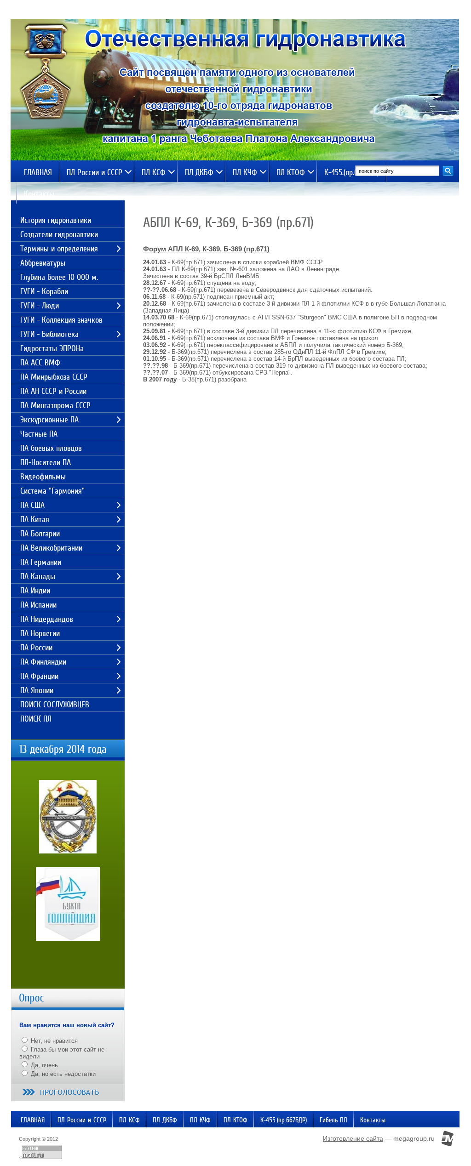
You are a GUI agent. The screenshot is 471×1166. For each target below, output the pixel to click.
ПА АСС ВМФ (40, 362)
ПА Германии (40, 562)
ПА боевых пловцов (51, 448)
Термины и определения (59, 248)
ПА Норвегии (40, 633)
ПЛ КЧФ (245, 172)
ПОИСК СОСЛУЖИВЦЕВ (54, 704)
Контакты (39, 194)
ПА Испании (38, 604)
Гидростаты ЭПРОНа (52, 348)
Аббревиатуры (42, 262)
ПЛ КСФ (154, 172)
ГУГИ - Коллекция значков (61, 319)
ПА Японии (36, 690)
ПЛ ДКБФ (199, 172)
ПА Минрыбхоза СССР (53, 376)
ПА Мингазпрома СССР (55, 405)
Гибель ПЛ (333, 1120)
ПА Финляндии (43, 661)
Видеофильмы (43, 476)
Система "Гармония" (52, 490)
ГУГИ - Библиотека (49, 334)
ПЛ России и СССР (94, 172)
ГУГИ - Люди (39, 305)
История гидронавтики (55, 220)
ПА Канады (37, 576)
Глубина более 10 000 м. (59, 277)
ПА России (36, 647)
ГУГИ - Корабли (44, 291)
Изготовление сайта (353, 1138)
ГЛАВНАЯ (38, 172)
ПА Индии (35, 590)
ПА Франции (39, 676)
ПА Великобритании (51, 547)
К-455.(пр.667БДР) (351, 172)
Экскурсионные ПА (49, 419)
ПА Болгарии (40, 533)
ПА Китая (34, 519)
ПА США (32, 505)
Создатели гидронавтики (59, 234)
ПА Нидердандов (46, 619)
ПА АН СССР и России (53, 391)
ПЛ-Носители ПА (45, 462)
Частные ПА (38, 433)
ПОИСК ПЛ (36, 718)
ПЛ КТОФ (290, 172)
